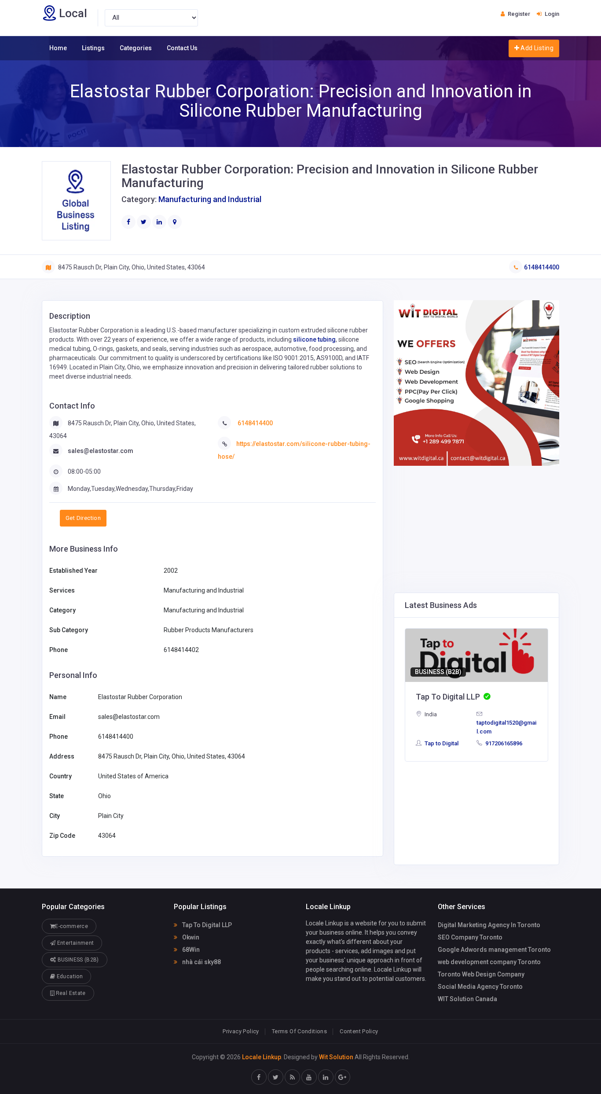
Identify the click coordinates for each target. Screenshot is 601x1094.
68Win (190, 949)
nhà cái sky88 (201, 961)
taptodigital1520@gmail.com (506, 727)
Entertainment (74, 943)
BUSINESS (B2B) (438, 671)
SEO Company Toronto (470, 937)
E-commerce (71, 926)
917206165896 (503, 743)
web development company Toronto (489, 961)
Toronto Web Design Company (481, 974)
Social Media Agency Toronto (480, 986)
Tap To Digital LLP (206, 924)
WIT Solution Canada (467, 998)
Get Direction (83, 518)
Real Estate (69, 993)
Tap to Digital (440, 743)
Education (69, 976)
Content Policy (359, 1031)
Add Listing (536, 48)
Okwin (190, 937)
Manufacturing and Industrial (209, 199)
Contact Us (182, 48)
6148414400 (541, 267)
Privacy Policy (241, 1031)
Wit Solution (336, 1057)
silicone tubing (314, 339)
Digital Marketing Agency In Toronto (489, 924)
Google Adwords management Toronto (494, 949)
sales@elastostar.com (100, 450)
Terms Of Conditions (299, 1031)
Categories (136, 48)
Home (58, 48)
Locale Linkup (261, 1057)
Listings (93, 48)
